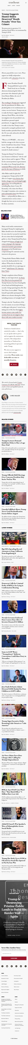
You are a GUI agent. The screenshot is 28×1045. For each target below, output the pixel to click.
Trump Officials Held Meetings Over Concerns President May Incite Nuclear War (13, 477)
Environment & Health (15, 546)
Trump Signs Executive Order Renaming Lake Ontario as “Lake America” (14, 723)
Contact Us (17, 1031)
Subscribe (17, 1010)
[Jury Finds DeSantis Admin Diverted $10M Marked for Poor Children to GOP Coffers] (14, 676)
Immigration (16, 981)
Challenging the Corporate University (6, 1024)
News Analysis (5, 546)
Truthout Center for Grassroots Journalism (19, 1025)
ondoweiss (13, 837)
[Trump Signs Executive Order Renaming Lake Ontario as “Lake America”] (14, 710)
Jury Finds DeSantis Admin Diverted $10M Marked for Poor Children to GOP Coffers (14, 689)
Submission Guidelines (19, 1013)
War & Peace (16, 989)
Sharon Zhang (6, 596)
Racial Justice (16, 986)
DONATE (18, 5)
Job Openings (17, 1028)
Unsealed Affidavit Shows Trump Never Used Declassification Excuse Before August (14, 511)
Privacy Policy (17, 1018)
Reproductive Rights (5, 989)
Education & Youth (5, 978)
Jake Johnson (6, 803)
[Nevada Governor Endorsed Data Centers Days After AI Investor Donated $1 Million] (14, 607)
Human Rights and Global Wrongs (6, 1009)
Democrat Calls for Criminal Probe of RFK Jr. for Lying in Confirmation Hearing (12, 585)
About (16, 999)
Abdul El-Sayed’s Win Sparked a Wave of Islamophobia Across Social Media (14, 826)
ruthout (12, 35)
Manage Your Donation (19, 1004)
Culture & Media (4, 975)
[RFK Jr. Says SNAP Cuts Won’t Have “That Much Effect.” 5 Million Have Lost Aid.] (14, 779)
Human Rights (4, 981)
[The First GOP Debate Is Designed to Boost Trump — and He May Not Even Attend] (5, 217)
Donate (16, 1002)
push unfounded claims (9, 193)
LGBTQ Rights (4, 984)
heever (13, 631)
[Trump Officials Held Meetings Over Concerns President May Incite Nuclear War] (14, 464)
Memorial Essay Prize (19, 1021)
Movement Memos (5, 1018)
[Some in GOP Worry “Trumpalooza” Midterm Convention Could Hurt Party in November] (14, 641)
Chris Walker (6, 35)
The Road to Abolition (5, 1013)
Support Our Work (18, 1007)
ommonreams (14, 803)
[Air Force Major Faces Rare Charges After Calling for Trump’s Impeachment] (14, 744)
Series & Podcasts (4, 992)
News (3, 10)
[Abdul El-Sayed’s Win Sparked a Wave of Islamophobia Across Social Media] (14, 813)
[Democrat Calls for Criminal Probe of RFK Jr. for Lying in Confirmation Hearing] (14, 572)
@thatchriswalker (17, 412)
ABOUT (9, 5)
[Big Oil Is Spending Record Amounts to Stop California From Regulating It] (14, 538)
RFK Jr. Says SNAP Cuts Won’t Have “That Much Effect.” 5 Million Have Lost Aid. (13, 792)
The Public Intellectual (5, 1015)
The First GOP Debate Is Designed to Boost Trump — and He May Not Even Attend (17, 217)
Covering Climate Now (5, 1028)
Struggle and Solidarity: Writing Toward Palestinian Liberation (6, 1000)
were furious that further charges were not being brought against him (14, 181)
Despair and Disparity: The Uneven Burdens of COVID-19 (6, 1005)
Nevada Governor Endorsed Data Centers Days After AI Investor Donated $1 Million (12, 619)
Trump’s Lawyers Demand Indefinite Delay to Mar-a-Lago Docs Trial (13, 442)
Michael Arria (6, 837)
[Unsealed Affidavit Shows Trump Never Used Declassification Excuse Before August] (14, 498)
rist (12, 562)
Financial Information (19, 1016)
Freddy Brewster (7, 631)
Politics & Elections (12, 10)
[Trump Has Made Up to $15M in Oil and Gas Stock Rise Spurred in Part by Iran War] (14, 847)
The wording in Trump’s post (10, 103)
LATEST (13, 5)
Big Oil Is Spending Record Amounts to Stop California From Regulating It (12, 551)
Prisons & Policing (4, 986)
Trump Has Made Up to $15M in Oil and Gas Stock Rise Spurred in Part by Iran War (14, 860)
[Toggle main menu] (26, 3)
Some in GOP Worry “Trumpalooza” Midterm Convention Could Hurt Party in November (14, 655)
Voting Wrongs (4, 1021)
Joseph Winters (6, 562)
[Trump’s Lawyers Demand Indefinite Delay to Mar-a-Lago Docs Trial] (14, 430)
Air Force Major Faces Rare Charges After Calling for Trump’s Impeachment (12, 757)
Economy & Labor (17, 975)
